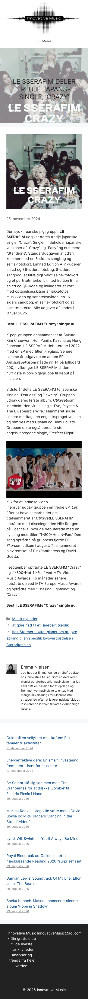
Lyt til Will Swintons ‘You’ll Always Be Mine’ (42, 838)
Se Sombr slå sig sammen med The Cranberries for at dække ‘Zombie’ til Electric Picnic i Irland (37, 788)
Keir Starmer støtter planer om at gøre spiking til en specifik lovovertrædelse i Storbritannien (41, 638)
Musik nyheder (24, 619)
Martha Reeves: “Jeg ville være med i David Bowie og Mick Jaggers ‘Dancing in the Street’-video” (43, 816)
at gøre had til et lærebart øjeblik (40, 625)
